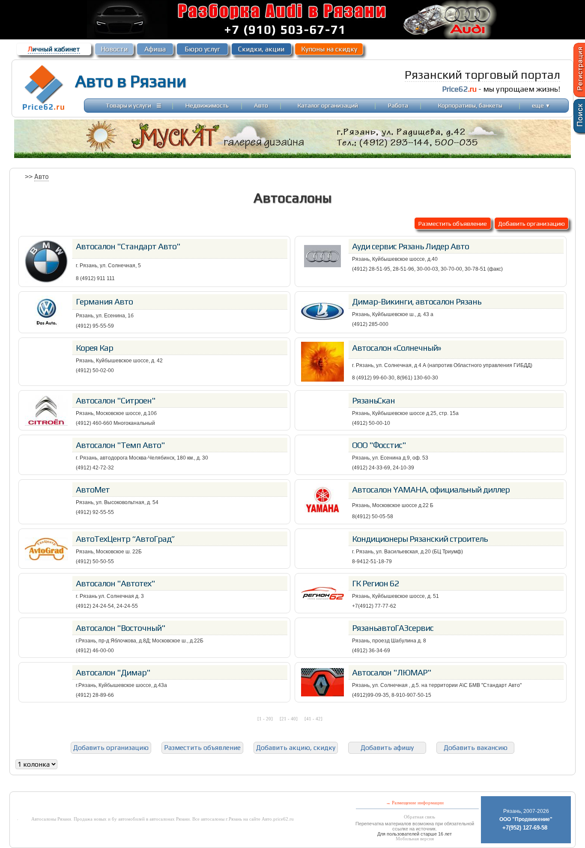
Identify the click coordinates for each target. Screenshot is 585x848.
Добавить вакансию (475, 747)
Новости (114, 49)
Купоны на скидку (329, 49)
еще (541, 105)
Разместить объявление (452, 223)
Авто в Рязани (130, 81)
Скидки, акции (261, 49)
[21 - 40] (289, 718)
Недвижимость (207, 105)
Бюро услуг (202, 49)
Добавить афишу (387, 747)
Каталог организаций (328, 105)
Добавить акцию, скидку (295, 747)
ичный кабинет (54, 49)
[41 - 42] (313, 718)
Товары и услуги (128, 105)
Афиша (155, 49)
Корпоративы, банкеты (470, 105)
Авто (261, 105)
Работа (398, 105)
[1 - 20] (265, 718)
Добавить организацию (531, 223)
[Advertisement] (209, 785)
